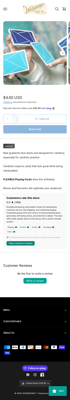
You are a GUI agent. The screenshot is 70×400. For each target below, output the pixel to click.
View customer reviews (20, 243)
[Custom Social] (42, 374)
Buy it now (35, 129)
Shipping (7, 102)
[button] (5, 9)
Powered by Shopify (47, 393)
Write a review (35, 280)
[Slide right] (62, 53)
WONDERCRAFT (29, 393)
